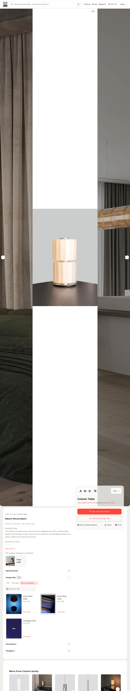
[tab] (7, 583)
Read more (9, 548)
